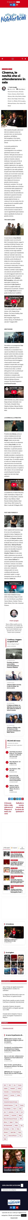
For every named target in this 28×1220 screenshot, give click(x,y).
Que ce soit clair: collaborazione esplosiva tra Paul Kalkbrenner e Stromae (14, 1057)
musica (5, 1122)
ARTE (12, 852)
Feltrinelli (6, 1098)
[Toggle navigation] (13, 58)
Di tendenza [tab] (21, 848)
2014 (5, 1085)
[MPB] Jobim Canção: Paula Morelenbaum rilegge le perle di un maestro (13, 1040)
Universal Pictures (12, 1135)
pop (21, 1125)
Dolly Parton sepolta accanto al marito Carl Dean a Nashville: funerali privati (17, 872)
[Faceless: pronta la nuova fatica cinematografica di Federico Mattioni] (14, 654)
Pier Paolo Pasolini (8, 1125)
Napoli (11, 1122)
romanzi (6, 1132)
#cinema (14, 94)
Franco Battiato (7, 1108)
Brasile (19, 1085)
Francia (21, 1105)
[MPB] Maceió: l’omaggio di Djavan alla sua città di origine (13, 1072)
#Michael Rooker (12, 103)
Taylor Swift (13, 1132)
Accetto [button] (24, 1215)
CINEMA (15, 852)
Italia (20, 1108)
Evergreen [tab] (14, 847)
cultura (18, 1095)
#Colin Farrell (20, 94)
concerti (6, 1095)
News (16, 1122)
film (16, 1105)
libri (17, 1112)
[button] (22, 58)
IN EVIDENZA (20, 876)
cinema (19, 1088)
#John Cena (21, 98)
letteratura (11, 1112)
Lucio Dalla (6, 1115)
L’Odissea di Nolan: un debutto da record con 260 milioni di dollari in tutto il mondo (14, 708)
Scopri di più (14, 1218)
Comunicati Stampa (15, 1091)
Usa (20, 1135)
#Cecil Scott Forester (13, 91)
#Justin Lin (10, 101)
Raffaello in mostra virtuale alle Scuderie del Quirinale (19, 807)
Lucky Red (13, 1115)
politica (16, 1125)
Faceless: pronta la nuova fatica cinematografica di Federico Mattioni (13, 665)
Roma (18, 1129)
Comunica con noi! (8, 1028)
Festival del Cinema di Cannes (11, 1102)
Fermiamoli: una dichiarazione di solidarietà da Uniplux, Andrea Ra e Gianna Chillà (13, 1049)
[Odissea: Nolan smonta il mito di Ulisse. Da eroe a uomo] (14, 676)
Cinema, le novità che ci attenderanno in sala (10, 940)
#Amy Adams (21, 89)
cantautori (12, 1088)
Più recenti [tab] (6, 847)
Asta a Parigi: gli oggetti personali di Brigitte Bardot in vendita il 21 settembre (17, 855)
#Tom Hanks (20, 103)
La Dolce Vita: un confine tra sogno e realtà (14, 1169)
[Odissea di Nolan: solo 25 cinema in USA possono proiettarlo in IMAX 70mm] (14, 719)
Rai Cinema (6, 1129)
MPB (21, 1118)
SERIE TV (16, 860)
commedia (6, 1091)
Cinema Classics (9, 1167)
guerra (14, 1108)
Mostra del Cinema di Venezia (10, 1118)
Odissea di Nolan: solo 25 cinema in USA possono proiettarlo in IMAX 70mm (13, 730)
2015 (10, 1085)
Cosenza (12, 1095)
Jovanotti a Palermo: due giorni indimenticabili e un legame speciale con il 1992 (17, 881)
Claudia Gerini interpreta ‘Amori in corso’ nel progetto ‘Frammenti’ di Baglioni (17, 891)
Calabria (6, 1088)
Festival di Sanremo (8, 1105)
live (22, 1112)
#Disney (10, 96)
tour (5, 1135)
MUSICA (12, 868)
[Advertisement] (14, 40)
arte (15, 1085)
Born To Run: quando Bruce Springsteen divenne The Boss (13, 1065)
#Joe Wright (15, 98)
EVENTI (19, 852)
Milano (20, 1115)
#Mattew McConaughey (19, 101)
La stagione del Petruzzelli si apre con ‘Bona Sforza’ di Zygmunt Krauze (17, 863)
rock (13, 1129)
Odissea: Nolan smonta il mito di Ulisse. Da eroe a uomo (14, 686)
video (5, 1139)
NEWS (23, 852)
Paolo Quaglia (13, 87)
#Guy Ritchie (18, 96)
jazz (5, 1112)
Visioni (10, 69)
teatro (19, 1132)
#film (13, 96)
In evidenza (4, 69)
